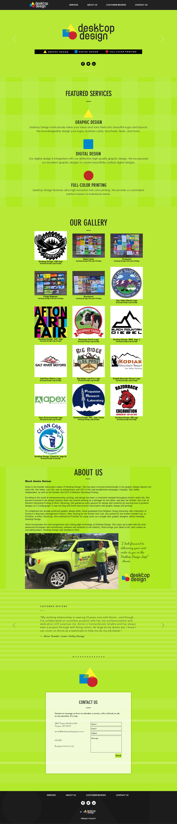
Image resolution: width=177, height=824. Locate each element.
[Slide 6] (85, 656)
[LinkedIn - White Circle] (94, 803)
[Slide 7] (87, 656)
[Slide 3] (78, 656)
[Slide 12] (99, 656)
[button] (74, 4)
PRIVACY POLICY (88, 818)
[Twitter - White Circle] (88, 803)
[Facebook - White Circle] (83, 803)
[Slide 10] (94, 656)
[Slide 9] (92, 656)
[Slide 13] (101, 656)
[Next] (162, 38)
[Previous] (14, 38)
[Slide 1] (73, 656)
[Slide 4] (80, 656)
